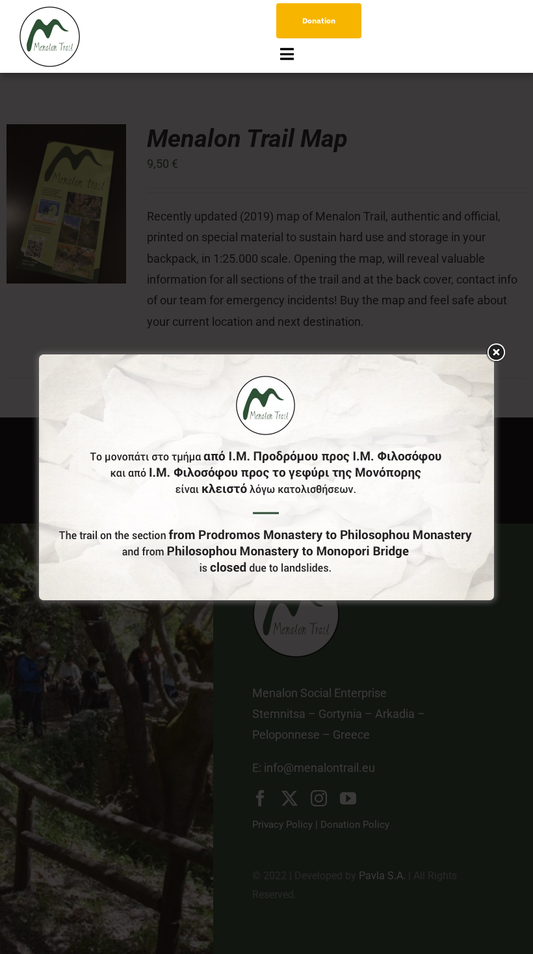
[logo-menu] (50, 12)
